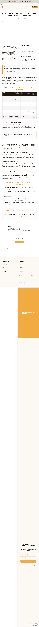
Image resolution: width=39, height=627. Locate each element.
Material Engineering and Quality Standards (27, 52)
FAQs (3, 267)
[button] (27, 6)
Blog (20, 264)
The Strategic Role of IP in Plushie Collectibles (27, 49)
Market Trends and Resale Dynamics (28, 57)
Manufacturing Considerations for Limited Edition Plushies (27, 54)
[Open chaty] (36, 624)
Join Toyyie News (5, 264)
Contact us (4, 274)
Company (21, 267)
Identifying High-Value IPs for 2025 (28, 56)
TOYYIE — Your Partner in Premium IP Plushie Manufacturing (28, 60)
